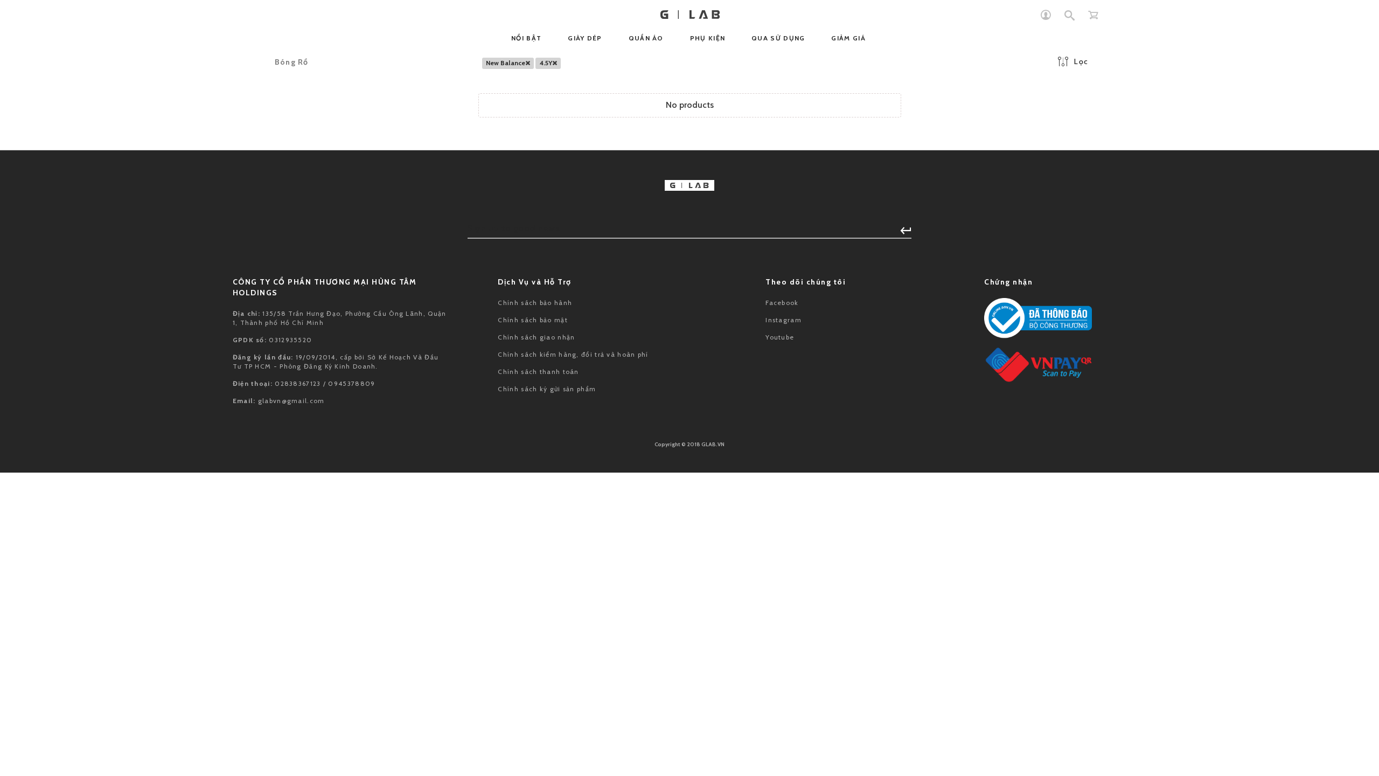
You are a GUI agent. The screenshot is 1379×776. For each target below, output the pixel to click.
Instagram (783, 320)
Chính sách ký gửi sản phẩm (547, 389)
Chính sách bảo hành (535, 303)
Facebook (781, 303)
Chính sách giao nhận (536, 337)
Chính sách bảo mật (532, 320)
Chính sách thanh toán (538, 372)
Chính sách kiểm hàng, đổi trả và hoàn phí (573, 354)
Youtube (779, 337)
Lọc (1081, 61)
